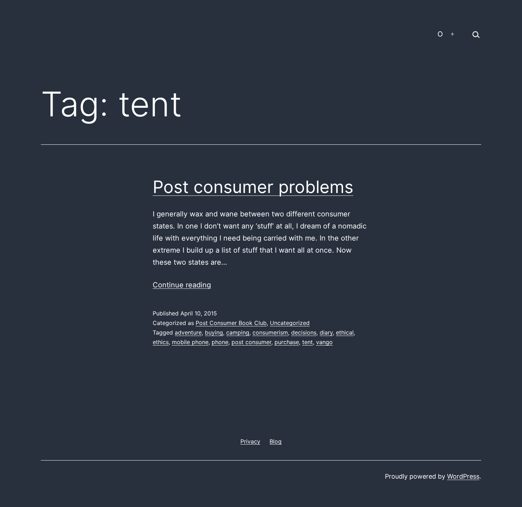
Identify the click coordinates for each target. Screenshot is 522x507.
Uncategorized (290, 322)
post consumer (251, 342)
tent (307, 342)
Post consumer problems (253, 186)
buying (214, 332)
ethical (345, 332)
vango (324, 342)
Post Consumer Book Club (231, 322)
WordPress (463, 476)
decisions (303, 332)
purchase (286, 342)
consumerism (270, 332)
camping (237, 332)
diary (326, 332)
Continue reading (182, 285)
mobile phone (190, 342)
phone (220, 342)
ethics (161, 342)
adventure (188, 332)
